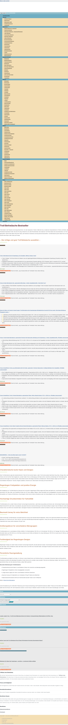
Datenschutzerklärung (5, 709)
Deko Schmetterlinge (8, 203)
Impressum (2, 712)
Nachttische (6, 146)
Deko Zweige (7, 211)
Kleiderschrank (7, 132)
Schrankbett (6, 113)
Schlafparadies (6, 15)
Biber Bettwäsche (7, 65)
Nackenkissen (7, 73)
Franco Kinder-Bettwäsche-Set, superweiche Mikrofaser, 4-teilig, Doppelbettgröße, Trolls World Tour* (23, 283)
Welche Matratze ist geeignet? (10, 28)
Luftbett (6, 100)
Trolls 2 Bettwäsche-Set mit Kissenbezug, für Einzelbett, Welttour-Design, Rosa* (18, 255)
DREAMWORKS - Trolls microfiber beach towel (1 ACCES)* (13, 454)
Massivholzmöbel (7, 144)
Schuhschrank (7, 154)
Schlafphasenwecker (8, 23)
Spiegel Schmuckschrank (9, 165)
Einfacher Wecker (7, 18)
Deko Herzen (7, 194)
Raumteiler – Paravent (8, 149)
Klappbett (6, 98)
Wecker (4, 17)
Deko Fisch (6, 189)
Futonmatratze (7, 46)
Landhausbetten (7, 101)
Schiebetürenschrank (8, 138)
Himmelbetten (7, 95)
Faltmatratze (6, 47)
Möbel (4, 125)
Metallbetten (6, 105)
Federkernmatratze (8, 30)
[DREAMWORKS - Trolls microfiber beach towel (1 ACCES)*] (8, 453)
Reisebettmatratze (8, 50)
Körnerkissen (6, 76)
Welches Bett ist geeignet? (9, 124)
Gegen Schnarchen (8, 176)
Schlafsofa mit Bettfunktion (9, 111)
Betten (4, 79)
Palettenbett (6, 108)
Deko (4, 179)
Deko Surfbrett (7, 207)
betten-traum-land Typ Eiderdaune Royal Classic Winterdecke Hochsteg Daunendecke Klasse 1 (21, 640)
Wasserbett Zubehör (8, 122)
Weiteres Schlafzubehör (9, 178)
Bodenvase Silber (7, 184)
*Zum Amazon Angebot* (5, 624)
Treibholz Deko (7, 219)
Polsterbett (6, 109)
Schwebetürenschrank (8, 136)
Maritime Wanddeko (8, 215)
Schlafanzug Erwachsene (9, 173)
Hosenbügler (6, 167)
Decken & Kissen (7, 57)
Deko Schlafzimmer (8, 181)
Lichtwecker (6, 25)
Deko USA (6, 208)
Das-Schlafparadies (10, 13)
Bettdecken (6, 58)
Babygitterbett (7, 93)
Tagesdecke (6, 77)
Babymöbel (6, 127)
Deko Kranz (6, 195)
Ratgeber (5, 221)
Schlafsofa (6, 152)
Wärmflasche (7, 175)
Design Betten (7, 85)
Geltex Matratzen (7, 38)
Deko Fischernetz (7, 191)
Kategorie (2, 599)
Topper (5, 52)
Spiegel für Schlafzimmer (9, 164)
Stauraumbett (7, 117)
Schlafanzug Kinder (8, 171)
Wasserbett (6, 120)
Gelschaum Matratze (8, 36)
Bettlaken (6, 69)
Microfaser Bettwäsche (9, 66)
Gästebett (6, 90)
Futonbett (6, 89)
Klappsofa (6, 140)
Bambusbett (6, 82)
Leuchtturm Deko (7, 213)
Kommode (6, 143)
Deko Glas (6, 192)
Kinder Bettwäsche (8, 68)
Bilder (5, 160)
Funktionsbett (7, 87)
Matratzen (5, 26)
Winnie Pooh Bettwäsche (9, 580)
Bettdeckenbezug (7, 60)
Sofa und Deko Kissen (8, 74)
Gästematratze (7, 49)
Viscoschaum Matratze (9, 34)
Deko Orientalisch (7, 200)
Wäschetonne (7, 157)
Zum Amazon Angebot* (5, 270)
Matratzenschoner (8, 54)
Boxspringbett (7, 84)
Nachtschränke (7, 148)
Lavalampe (6, 168)
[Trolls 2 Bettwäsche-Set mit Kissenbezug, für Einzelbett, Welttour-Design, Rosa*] (8, 253)
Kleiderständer (7, 141)
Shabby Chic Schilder (8, 216)
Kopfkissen (6, 71)
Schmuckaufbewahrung (9, 162)
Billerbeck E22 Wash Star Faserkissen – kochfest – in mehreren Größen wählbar (18, 661)
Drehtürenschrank (7, 135)
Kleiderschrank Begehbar (9, 133)
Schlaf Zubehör (6, 159)
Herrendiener (7, 130)
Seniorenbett (7, 114)
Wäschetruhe (7, 156)
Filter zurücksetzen (4, 601)
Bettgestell (6, 81)
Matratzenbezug (7, 55)
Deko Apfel (6, 187)
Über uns (4, 721)
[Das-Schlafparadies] (31, 11)
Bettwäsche (6, 63)
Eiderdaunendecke (8, 61)
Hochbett (6, 92)
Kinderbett (6, 97)
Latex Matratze (7, 33)
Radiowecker (7, 20)
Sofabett (6, 116)
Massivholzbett (7, 103)
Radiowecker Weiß (8, 22)
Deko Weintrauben (8, 210)
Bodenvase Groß (7, 183)
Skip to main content (4, 0)
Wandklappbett (7, 119)
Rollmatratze (6, 44)
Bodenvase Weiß (7, 186)
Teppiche (6, 170)
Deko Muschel (7, 199)
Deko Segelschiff (7, 205)
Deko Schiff (6, 202)
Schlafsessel (6, 151)
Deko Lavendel (7, 197)
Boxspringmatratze (8, 39)
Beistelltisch (6, 128)
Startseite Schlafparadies (7, 723)
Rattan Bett (6, 106)
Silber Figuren (7, 218)
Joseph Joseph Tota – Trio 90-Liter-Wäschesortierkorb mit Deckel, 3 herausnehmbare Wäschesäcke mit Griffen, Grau (26, 616)
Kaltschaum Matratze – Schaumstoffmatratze (13, 31)
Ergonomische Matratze (9, 41)
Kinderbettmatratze (8, 42)
